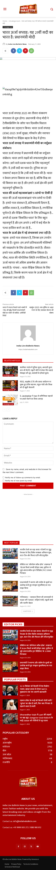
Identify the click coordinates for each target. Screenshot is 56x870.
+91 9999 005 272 (21, 827)
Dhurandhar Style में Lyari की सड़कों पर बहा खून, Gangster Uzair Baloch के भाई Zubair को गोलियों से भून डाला (36, 717)
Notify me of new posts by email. (18, 481)
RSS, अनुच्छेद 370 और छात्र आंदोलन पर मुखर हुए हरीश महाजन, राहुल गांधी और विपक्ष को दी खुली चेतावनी (36, 384)
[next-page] (8, 409)
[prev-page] (4, 409)
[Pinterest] (25, 50)
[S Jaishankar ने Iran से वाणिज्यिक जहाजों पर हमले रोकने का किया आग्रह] (10, 400)
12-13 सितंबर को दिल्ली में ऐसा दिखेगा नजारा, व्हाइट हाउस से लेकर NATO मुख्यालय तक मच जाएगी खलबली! (34, 689)
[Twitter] (19, 50)
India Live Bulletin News (17, 44)
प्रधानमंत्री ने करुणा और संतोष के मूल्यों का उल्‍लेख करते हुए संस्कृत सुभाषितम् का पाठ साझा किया (36, 585)
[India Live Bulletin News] (4, 44)
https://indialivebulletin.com (28, 349)
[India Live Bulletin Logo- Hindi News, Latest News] (28, 10)
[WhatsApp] (31, 50)
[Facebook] (13, 50)
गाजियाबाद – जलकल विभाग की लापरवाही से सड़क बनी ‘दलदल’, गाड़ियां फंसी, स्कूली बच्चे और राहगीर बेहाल (36, 600)
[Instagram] (24, 846)
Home (5, 21)
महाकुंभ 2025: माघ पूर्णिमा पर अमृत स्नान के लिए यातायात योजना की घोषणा (41, 310)
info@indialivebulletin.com (24, 821)
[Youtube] (37, 846)
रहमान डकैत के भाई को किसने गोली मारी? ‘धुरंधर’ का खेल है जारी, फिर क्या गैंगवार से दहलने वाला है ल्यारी (36, 703)
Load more (27, 611)
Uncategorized (14, 21)
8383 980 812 (35, 827)
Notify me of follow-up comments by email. (22, 477)
